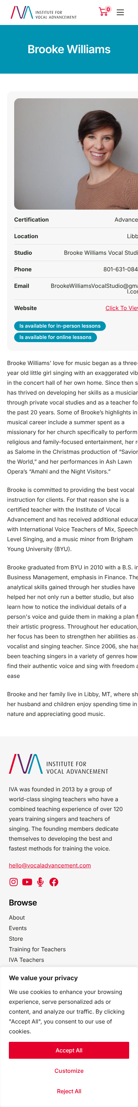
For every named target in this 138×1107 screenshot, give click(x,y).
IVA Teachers (26, 959)
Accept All (69, 1050)
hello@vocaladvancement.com (50, 865)
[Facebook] (53, 881)
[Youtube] (26, 881)
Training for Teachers (37, 949)
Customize (69, 1070)
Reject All (69, 1091)
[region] (69, 1037)
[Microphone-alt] (40, 881)
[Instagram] (13, 881)
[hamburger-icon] (120, 12)
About (17, 917)
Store (16, 938)
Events (18, 928)
